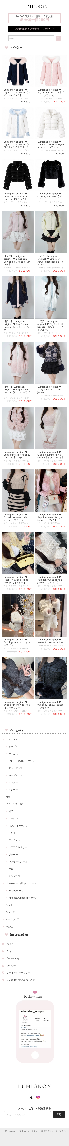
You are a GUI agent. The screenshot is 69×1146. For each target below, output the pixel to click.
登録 (59, 1114)
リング (12, 832)
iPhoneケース (16, 890)
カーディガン (15, 775)
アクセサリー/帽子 (15, 804)
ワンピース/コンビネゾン (22, 760)
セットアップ (15, 768)
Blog (9, 951)
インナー (13, 789)
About (10, 943)
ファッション (13, 739)
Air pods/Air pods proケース (23, 897)
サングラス (14, 876)
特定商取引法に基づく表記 (21, 979)
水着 (8, 796)
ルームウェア (13, 919)
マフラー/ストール (18, 861)
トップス (13, 746)
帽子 (11, 811)
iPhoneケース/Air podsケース (21, 883)
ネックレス (14, 818)
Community (13, 958)
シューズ (10, 912)
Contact (11, 965)
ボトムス (13, 753)
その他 (9, 926)
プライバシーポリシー (18, 972)
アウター (13, 782)
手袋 (11, 868)
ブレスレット (15, 840)
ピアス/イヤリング (18, 825)
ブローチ (13, 854)
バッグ (9, 904)
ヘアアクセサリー (18, 847)
